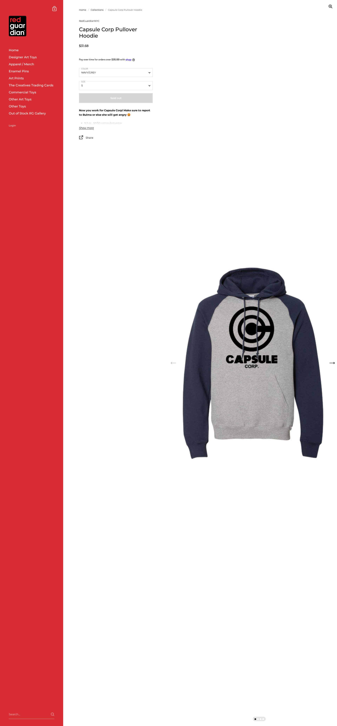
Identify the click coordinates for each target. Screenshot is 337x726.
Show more (86, 128)
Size (83, 81)
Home (82, 9)
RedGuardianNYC (89, 20)
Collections (97, 9)
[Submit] (52, 714)
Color (84, 68)
